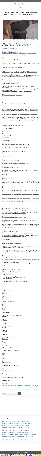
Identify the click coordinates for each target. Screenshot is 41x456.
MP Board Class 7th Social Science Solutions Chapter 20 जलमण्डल (15, 425)
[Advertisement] (20, 406)
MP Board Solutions (5, 455)
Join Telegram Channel (30, 455)
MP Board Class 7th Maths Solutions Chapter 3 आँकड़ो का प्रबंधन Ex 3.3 (16, 429)
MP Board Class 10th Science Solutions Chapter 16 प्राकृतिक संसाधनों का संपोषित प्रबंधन (19, 434)
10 (19, 455)
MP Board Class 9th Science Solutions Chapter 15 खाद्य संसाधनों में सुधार (16, 421)
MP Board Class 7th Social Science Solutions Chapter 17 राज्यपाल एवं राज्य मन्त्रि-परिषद (19, 439)
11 (21, 455)
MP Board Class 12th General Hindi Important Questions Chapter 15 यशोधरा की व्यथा (20, 385)
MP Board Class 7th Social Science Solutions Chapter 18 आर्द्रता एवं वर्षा (16, 432)
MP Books (26, 455)
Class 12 (5, 383)
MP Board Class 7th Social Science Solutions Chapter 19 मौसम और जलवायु (17, 430)
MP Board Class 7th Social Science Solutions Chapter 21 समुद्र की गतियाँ (16, 423)
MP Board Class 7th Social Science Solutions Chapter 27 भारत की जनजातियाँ (17, 436)
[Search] (19, 393)
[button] (20, 455)
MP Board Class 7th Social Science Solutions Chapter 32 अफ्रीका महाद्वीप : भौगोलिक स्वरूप (19, 438)
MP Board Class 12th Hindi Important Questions (23, 39)
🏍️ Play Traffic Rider (35, 455)
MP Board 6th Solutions (10, 455)
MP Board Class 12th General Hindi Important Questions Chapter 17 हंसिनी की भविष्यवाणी (21, 386)
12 (23, 455)
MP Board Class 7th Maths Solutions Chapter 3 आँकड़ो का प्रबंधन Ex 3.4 (16, 427)
